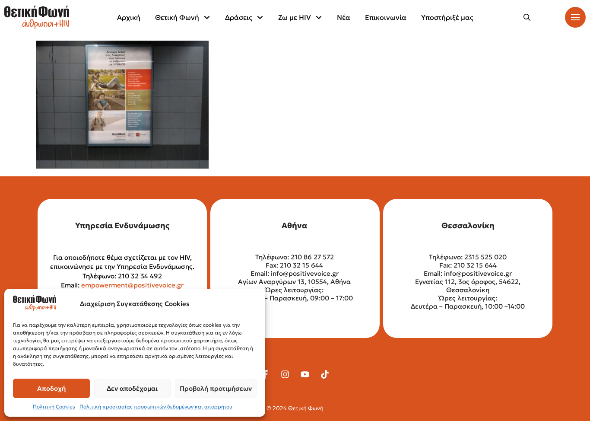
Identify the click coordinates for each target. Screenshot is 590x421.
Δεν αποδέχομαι (132, 388)
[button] (527, 17)
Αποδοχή (51, 388)
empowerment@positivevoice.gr (132, 285)
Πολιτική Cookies (54, 406)
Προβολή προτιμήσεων (216, 388)
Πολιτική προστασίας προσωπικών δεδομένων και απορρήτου (155, 406)
